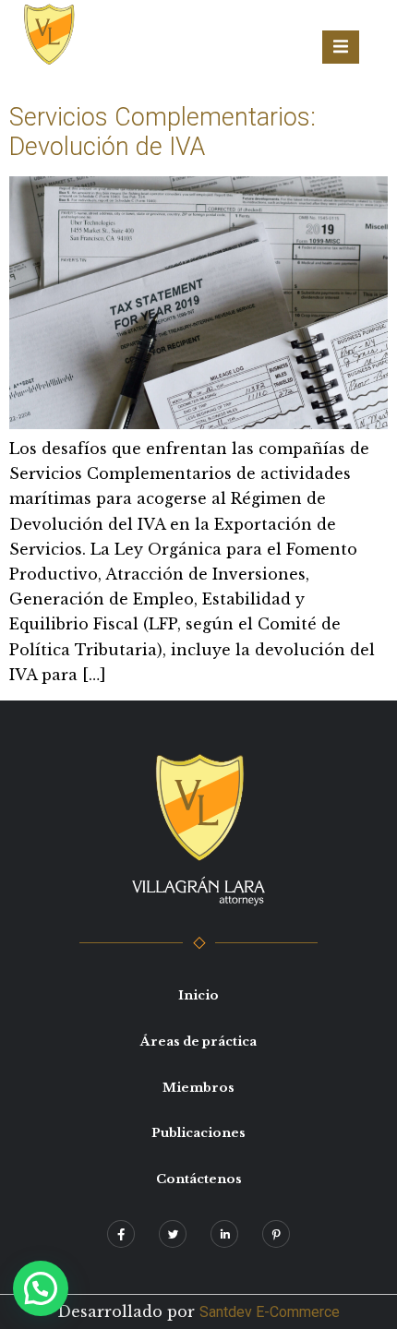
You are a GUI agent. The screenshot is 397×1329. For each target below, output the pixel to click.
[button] (40, 1288)
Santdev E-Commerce (269, 1312)
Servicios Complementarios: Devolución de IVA (162, 132)
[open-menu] (340, 47)
